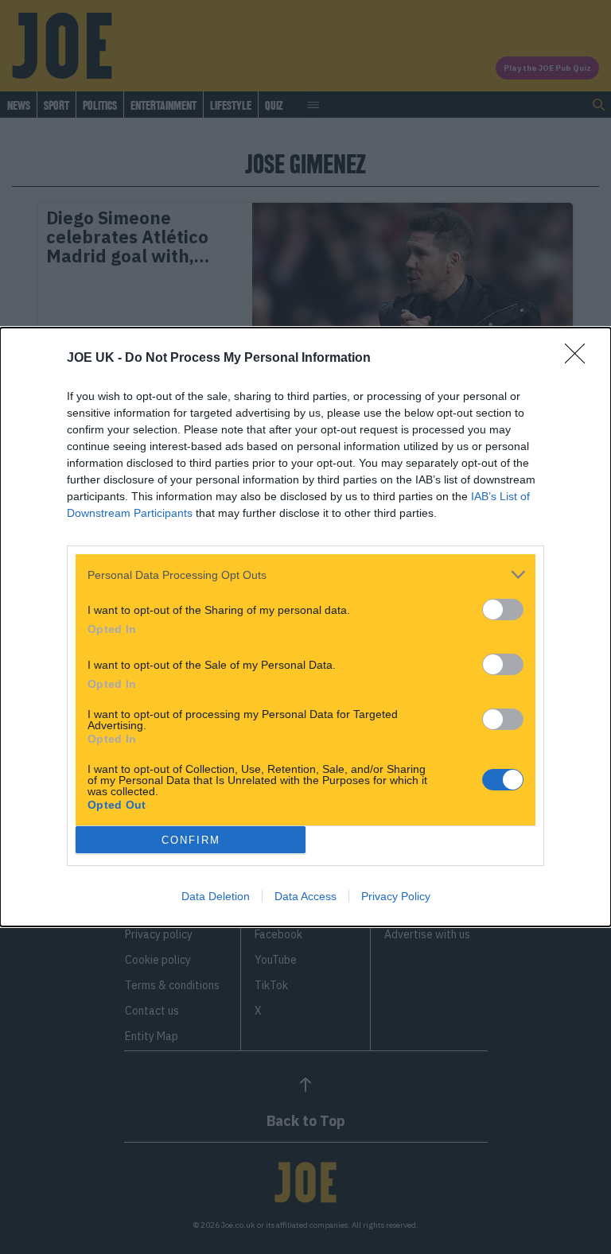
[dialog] (305, 627)
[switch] (502, 609)
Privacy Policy (395, 896)
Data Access (305, 896)
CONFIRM (191, 840)
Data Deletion (215, 896)
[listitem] (305, 574)
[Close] (580, 359)
